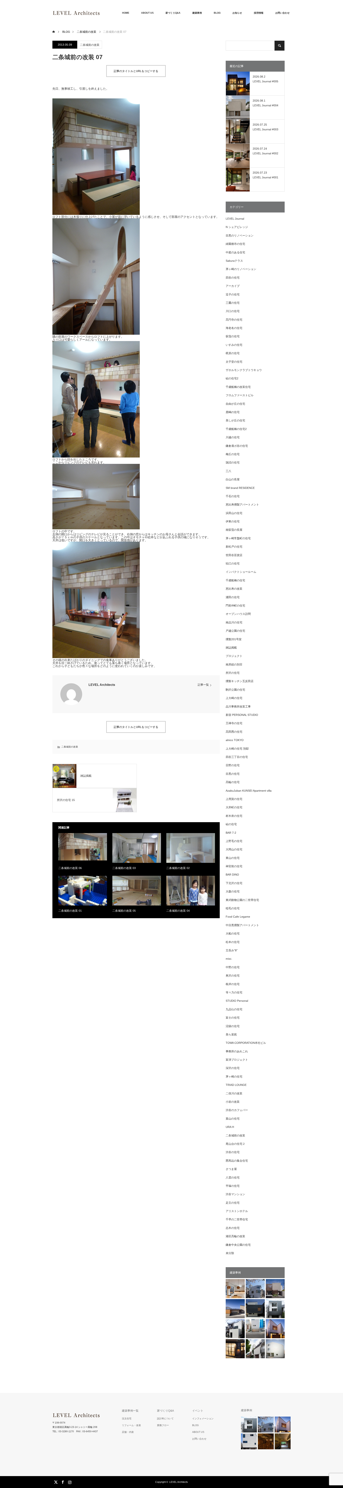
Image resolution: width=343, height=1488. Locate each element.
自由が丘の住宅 (235, 403)
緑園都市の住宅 (235, 243)
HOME (125, 13)
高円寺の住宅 (234, 319)
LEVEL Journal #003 (265, 129)
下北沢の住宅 (234, 883)
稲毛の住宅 (233, 908)
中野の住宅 (233, 967)
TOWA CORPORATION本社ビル (246, 1042)
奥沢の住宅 (233, 975)
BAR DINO (232, 874)
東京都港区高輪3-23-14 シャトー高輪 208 (74, 1427)
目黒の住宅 (233, 773)
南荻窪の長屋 (234, 529)
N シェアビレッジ (237, 227)
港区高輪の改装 (235, 1236)
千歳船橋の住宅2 (236, 429)
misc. (229, 958)
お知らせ (237, 13)
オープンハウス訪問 (238, 613)
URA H (230, 1126)
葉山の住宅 (233, 1118)
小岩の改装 (233, 1101)
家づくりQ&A (173, 13)
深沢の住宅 (233, 1068)
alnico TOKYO (235, 740)
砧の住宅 (231, 824)
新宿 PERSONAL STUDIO (242, 714)
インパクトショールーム (241, 571)
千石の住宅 (233, 496)
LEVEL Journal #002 (265, 153)
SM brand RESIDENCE (240, 487)
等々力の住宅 (234, 992)
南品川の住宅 (234, 622)
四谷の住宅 (233, 277)
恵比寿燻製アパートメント (242, 504)
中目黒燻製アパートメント (242, 925)
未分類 (230, 1253)
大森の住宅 (233, 891)
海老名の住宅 (234, 328)
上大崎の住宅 (234, 698)
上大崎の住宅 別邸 (237, 748)
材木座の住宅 (234, 815)
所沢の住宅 (233, 672)
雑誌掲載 (231, 647)
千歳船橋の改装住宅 (238, 386)
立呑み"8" (232, 950)
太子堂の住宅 (234, 361)
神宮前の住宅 (234, 866)
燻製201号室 (234, 639)
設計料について (165, 1418)
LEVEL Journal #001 (265, 177)
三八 (228, 471)
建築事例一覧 (130, 1410)
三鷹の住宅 (233, 302)
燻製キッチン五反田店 (239, 681)
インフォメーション (203, 1418)
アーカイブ (233, 285)
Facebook (62, 1481)
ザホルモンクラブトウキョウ (244, 370)
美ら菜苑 (231, 1034)
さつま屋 (231, 1169)
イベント (197, 1410)
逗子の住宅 (233, 294)
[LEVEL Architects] (99, 13)
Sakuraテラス (234, 260)
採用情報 (258, 13)
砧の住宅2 (232, 378)
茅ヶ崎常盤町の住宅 (238, 538)
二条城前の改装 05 (124, 910)
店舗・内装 (128, 1432)
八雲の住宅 (233, 1177)
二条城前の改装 (89, 44)
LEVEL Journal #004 (265, 105)
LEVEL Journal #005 (265, 81)
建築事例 (197, 13)
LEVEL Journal (235, 218)
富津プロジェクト (237, 1059)
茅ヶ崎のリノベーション (241, 269)
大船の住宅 (233, 933)
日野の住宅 (233, 765)
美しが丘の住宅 (235, 420)
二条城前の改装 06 (70, 868)
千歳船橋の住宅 (235, 580)
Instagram (69, 1481)
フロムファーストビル (239, 395)
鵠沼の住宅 (233, 462)
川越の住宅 (233, 437)
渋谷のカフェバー (237, 1110)
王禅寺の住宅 (234, 723)
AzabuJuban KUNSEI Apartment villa (249, 790)
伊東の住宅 (233, 521)
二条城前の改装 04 (178, 910)
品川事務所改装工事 (238, 706)
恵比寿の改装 (234, 588)
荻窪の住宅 (233, 336)
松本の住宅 (233, 942)
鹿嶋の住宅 (233, 412)
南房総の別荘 (234, 664)
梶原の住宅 (233, 353)
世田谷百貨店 (234, 555)
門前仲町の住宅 (235, 605)
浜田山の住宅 (234, 513)
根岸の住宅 (233, 984)
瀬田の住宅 (233, 597)
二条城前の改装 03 (124, 868)
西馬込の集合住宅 (237, 1160)
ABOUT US (147, 13)
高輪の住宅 (233, 782)
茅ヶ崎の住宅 (234, 1076)
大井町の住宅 (234, 807)
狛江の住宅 (233, 563)
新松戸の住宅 (234, 546)
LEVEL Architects (102, 684)
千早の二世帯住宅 (237, 1219)
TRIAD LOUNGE (236, 1084)
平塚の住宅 (233, 1185)
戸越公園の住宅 (235, 630)
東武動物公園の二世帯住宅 (242, 900)
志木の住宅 (233, 1227)
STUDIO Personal (237, 1000)
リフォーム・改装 (131, 1425)
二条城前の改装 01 (70, 910)
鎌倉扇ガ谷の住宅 (237, 445)
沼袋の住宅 (233, 1026)
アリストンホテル (237, 1211)
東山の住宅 (233, 857)
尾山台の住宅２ (235, 1143)
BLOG (217, 13)
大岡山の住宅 (234, 849)
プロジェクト (234, 655)
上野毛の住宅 (234, 841)
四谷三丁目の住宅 (237, 756)
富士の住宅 (233, 1017)
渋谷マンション (235, 1194)
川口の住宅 (233, 311)
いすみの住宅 (234, 344)
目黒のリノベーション (239, 235)
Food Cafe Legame (238, 916)
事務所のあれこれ (237, 1051)
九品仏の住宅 (234, 1009)
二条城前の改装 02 (178, 868)
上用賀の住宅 (234, 799)
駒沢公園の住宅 (235, 689)
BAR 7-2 (231, 832)
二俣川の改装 (234, 1093)
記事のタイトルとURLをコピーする (136, 71)
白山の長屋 (233, 479)
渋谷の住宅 (233, 1152)
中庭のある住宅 (235, 252)
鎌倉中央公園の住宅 (238, 1244)
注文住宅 (126, 1418)
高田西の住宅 (234, 731)
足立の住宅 (233, 1202)
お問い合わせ (282, 13)
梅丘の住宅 (233, 454)
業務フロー (163, 1425)
